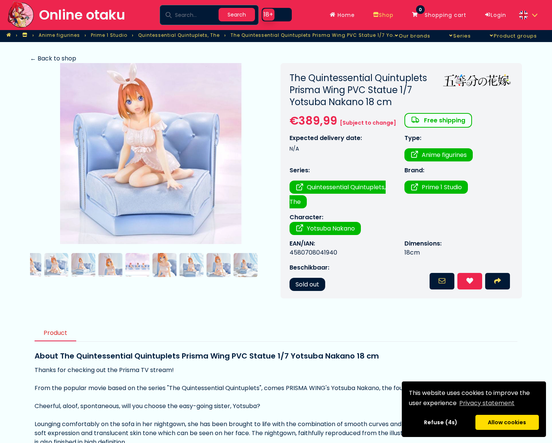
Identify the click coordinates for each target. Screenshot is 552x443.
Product (55, 332)
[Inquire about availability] (442, 281)
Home (345, 15)
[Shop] (24, 35)
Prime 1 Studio (442, 187)
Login (498, 15)
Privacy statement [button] (486, 403)
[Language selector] (528, 15)
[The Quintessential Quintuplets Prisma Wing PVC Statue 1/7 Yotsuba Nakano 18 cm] (150, 153)
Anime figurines (444, 155)
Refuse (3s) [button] (440, 422)
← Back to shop (53, 58)
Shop (386, 15)
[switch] (277, 14)
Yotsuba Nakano (331, 228)
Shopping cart (442, 13)
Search (237, 14)
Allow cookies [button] (507, 422)
